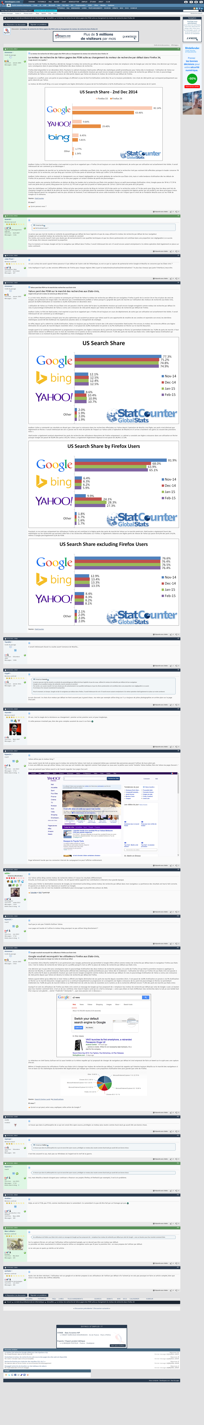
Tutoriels (41, 2)
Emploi (84, 2)
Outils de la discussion (161, 45)
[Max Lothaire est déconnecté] (15, 1244)
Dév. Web (65, 5)
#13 (178, 1135)
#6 (178, 670)
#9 (178, 869)
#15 (178, 1194)
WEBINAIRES (75, 8)
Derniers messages (7, 13)
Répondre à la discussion (15, 25)
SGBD (90, 5)
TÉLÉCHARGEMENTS (95, 8)
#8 (178, 751)
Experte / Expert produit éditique (71, 1341)
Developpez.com (164, 1380)
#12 (178, 1116)
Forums (31, 2)
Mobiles (103, 5)
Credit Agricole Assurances (75, 1335)
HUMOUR (133, 8)
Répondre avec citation (161, 211)
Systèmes (111, 5)
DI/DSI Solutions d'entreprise (21, 5)
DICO (127, 8)
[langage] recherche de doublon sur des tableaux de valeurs (26, 1366)
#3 (178, 255)
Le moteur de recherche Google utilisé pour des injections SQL (26, 1353)
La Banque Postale (70, 1343)
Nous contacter (154, 1380)
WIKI (121, 8)
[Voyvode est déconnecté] (15, 730)
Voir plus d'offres (118, 1345)
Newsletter (73, 2)
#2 (178, 215)
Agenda (43, 13)
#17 (178, 1267)
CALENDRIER (134, 1299)
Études (93, 2)
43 (19, 906)
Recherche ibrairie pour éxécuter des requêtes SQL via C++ (25, 1362)
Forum (9, 18)
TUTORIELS (61, 8)
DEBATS (110, 1299)
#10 (178, 916)
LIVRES (84, 8)
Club (108, 2)
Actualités (50, 18)
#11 (178, 947)
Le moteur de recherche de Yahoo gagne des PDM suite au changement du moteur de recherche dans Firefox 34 (59, 29)
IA (40, 5)
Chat (64, 2)
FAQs (54, 1299)
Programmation (81, 5)
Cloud (35, 5)
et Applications (58, 1099)
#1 (178, 49)
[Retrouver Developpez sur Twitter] (197, 8)
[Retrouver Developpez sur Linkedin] (202, 8)
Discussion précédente (83, 1309)
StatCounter (39, 199)
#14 (178, 1163)
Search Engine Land (42, 1099)
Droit (100, 2)
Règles (55, 13)
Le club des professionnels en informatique (29, 18)
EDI (72, 5)
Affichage (174, 45)
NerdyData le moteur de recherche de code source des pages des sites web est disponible (36, 1357)
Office (96, 5)
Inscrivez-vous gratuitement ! (45, 10)
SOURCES (107, 8)
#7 (178, 709)
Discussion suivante (101, 1309)
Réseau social (28, 13)
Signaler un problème (38, 24)
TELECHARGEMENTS (75, 1299)
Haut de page (175, 1380)
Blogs (56, 2)
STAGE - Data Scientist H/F (68, 1333)
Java (58, 5)
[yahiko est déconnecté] (15, 892)
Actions (17, 13)
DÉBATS (115, 8)
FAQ (50, 2)
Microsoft (52, 5)
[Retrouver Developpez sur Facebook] (199, 8)
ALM (44, 5)
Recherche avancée (196, 13)
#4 (178, 282)
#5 (178, 638)
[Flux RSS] (194, 8)
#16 (178, 1227)
